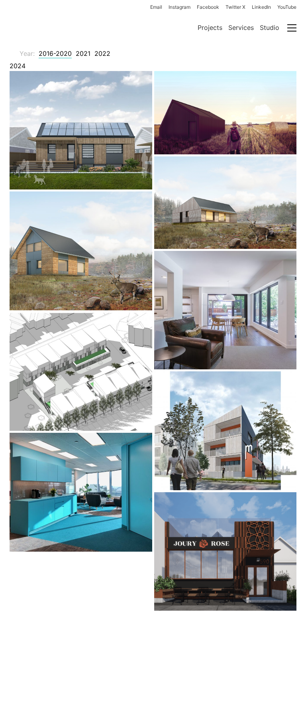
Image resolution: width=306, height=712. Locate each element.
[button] (291, 28)
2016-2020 (55, 53)
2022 (102, 53)
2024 (18, 66)
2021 (83, 53)
